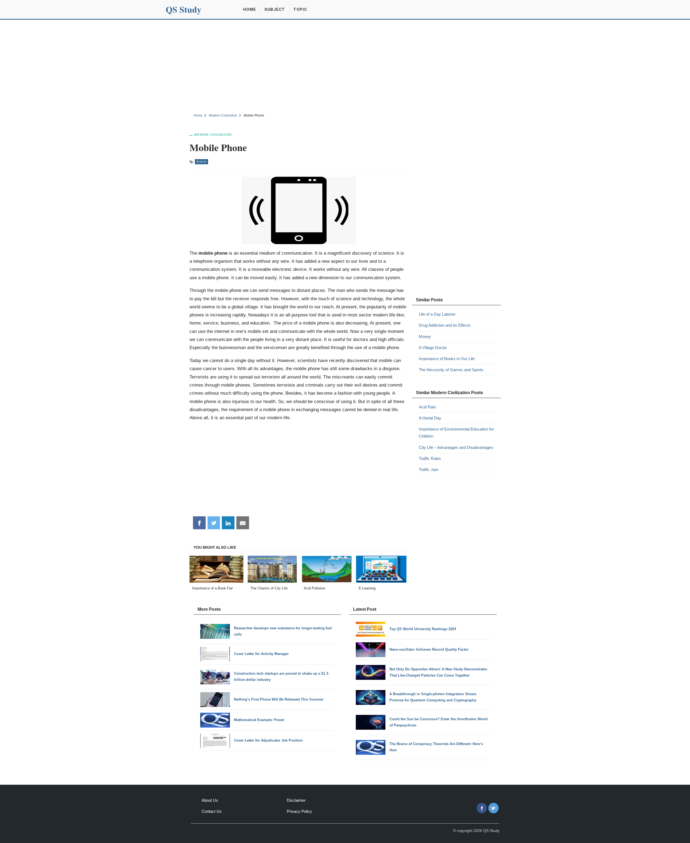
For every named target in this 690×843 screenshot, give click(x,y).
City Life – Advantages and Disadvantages (456, 447)
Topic (300, 9)
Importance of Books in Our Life (447, 358)
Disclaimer (296, 800)
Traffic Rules (430, 458)
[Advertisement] (345, 65)
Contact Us (212, 811)
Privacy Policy (299, 811)
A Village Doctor (433, 347)
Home (249, 9)
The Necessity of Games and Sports (451, 369)
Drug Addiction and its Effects (445, 325)
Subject (274, 9)
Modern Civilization (213, 134)
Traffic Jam (429, 469)
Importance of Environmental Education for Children (456, 432)
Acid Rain (427, 407)
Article (201, 161)
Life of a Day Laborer (437, 314)
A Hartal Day (430, 418)
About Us (210, 800)
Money (425, 336)
